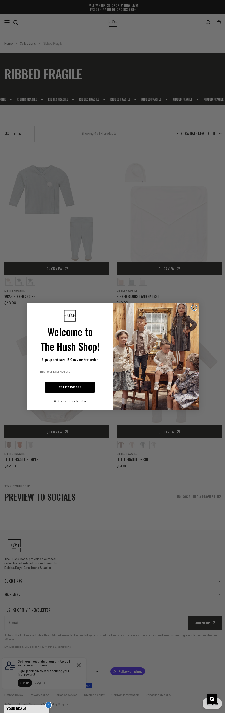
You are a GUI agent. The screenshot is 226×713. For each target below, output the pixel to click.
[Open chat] (208, 699)
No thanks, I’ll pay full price (68, 401)
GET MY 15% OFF (68, 387)
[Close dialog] (192, 307)
